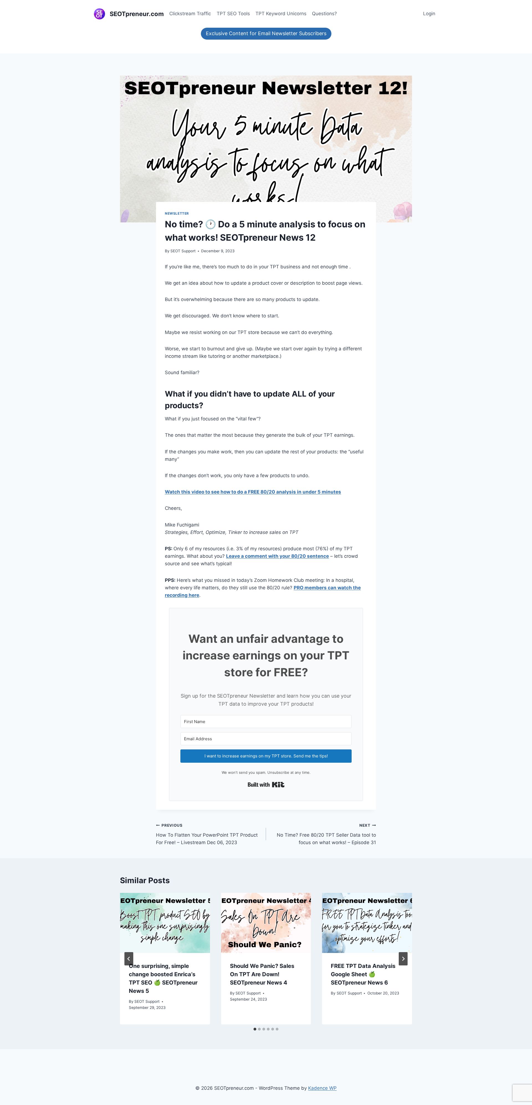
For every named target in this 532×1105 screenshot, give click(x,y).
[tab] (255, 1029)
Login (429, 13)
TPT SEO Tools (233, 13)
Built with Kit (266, 785)
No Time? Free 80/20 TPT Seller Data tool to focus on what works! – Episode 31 (326, 834)
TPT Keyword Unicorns (280, 13)
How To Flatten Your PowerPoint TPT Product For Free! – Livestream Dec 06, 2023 (207, 834)
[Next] (403, 958)
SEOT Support (183, 251)
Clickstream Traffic (190, 13)
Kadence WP (322, 1088)
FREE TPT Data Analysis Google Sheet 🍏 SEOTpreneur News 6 (363, 974)
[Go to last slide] (128, 958)
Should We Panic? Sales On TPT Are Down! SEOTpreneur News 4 (262, 974)
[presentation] (165, 923)
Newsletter (177, 213)
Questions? (324, 13)
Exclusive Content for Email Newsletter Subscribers (266, 33)
